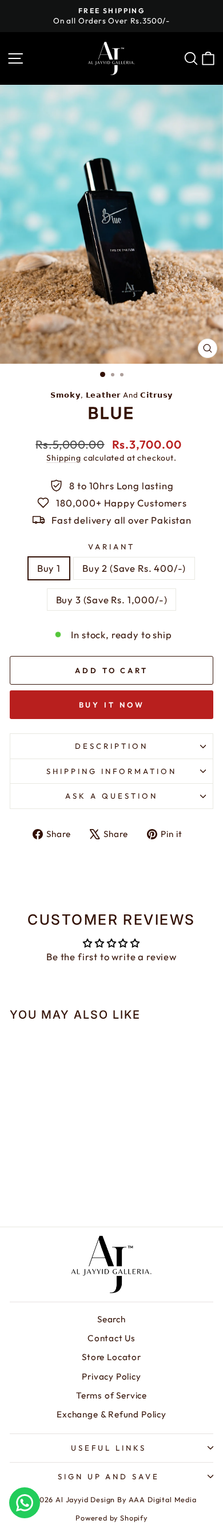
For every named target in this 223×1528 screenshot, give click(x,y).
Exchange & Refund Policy (111, 1414)
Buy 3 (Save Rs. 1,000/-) (112, 600)
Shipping (63, 458)
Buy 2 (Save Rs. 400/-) (134, 568)
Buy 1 (49, 568)
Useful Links (108, 1447)
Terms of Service (111, 1395)
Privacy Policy (111, 1376)
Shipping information (111, 771)
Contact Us (111, 1338)
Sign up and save (109, 1476)
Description (111, 746)
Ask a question (111, 795)
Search (111, 1319)
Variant (111, 546)
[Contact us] (24, 1502)
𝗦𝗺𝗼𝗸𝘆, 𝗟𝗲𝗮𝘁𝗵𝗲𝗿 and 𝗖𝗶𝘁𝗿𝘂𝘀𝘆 (111, 394)
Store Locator (111, 1357)
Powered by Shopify (111, 1517)
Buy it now (112, 704)
